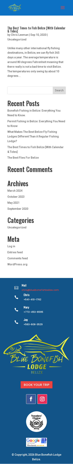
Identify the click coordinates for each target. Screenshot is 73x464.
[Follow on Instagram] (42, 399)
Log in (11, 246)
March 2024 (14, 190)
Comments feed (17, 258)
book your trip (36, 385)
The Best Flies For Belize (23, 157)
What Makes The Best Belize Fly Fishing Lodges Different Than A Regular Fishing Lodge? (33, 136)
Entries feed (15, 252)
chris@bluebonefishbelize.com (40, 290)
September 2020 (17, 208)
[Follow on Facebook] (31, 399)
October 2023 (16, 196)
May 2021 (13, 202)
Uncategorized (16, 39)
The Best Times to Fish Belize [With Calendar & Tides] (36, 29)
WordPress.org (17, 264)
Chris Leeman (19, 34)
